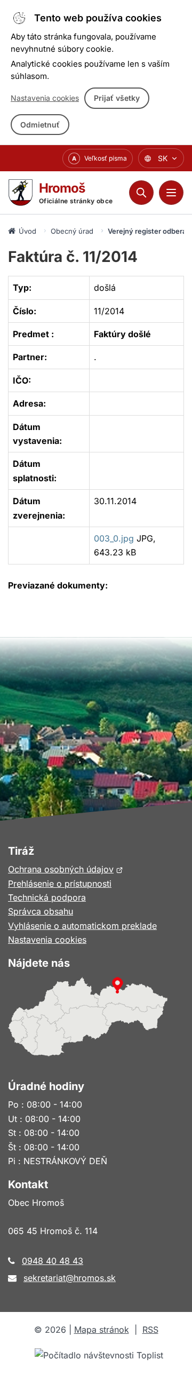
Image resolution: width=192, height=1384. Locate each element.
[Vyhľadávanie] (141, 192)
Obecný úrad (72, 231)
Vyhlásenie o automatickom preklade (82, 925)
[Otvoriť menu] (171, 192)
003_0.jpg (114, 538)
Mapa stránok (101, 1329)
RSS (150, 1329)
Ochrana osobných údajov (65, 869)
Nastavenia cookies (45, 97)
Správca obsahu (40, 911)
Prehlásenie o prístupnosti (59, 883)
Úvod (27, 231)
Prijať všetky (117, 97)
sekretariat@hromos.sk (69, 1277)
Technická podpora (47, 897)
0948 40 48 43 (52, 1260)
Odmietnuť (40, 124)
